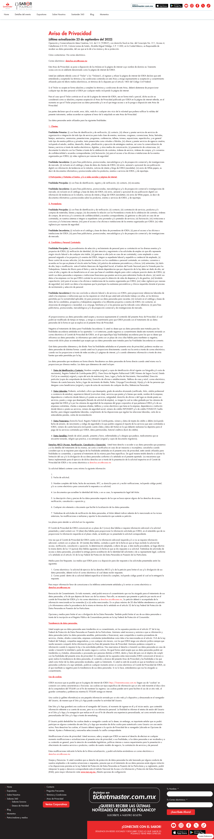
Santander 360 (77, 14)
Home (6, 14)
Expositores (41, 14)
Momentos (104, 14)
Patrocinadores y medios (17, 818)
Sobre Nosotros (58, 14)
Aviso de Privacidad (55, 799)
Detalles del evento (23, 14)
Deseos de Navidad (20, 806)
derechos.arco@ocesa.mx (100, 463)
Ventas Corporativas (56, 804)
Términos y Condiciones (56, 795)
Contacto (50, 787)
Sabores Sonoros (19, 802)
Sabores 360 (12, 799)
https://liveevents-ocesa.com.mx (122, 683)
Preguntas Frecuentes (55, 791)
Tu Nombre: (173, 789)
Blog (92, 14)
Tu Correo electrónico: (177, 800)
